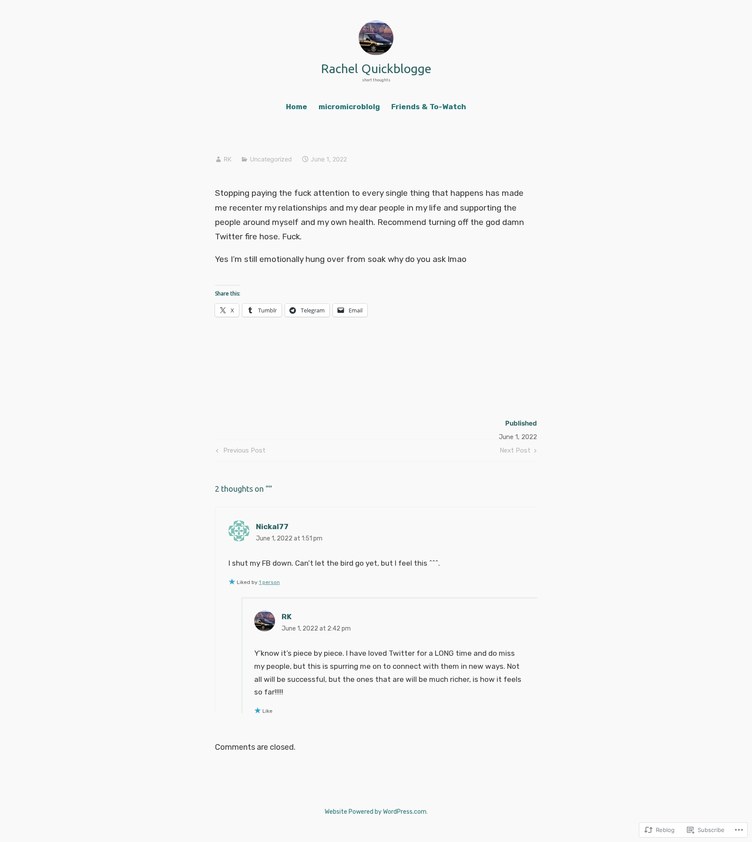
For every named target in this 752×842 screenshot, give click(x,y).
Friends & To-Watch (428, 106)
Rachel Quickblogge (376, 68)
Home (296, 106)
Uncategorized (271, 159)
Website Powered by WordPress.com (375, 811)
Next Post (515, 452)
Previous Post (239, 452)
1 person (269, 582)
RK (228, 159)
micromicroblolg (349, 106)
